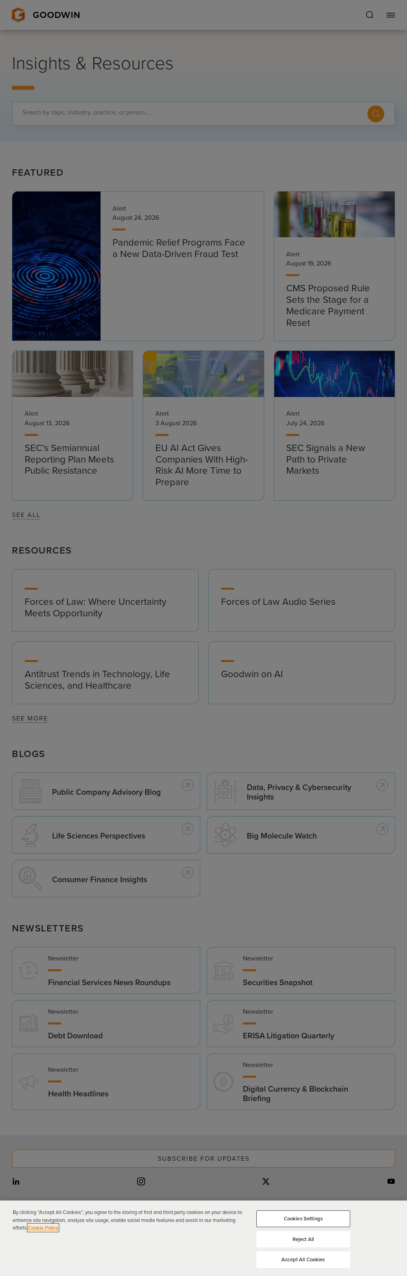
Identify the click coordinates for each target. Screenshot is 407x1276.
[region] (203, 1238)
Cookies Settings (303, 1218)
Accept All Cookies (303, 1259)
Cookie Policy (43, 1227)
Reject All (303, 1239)
